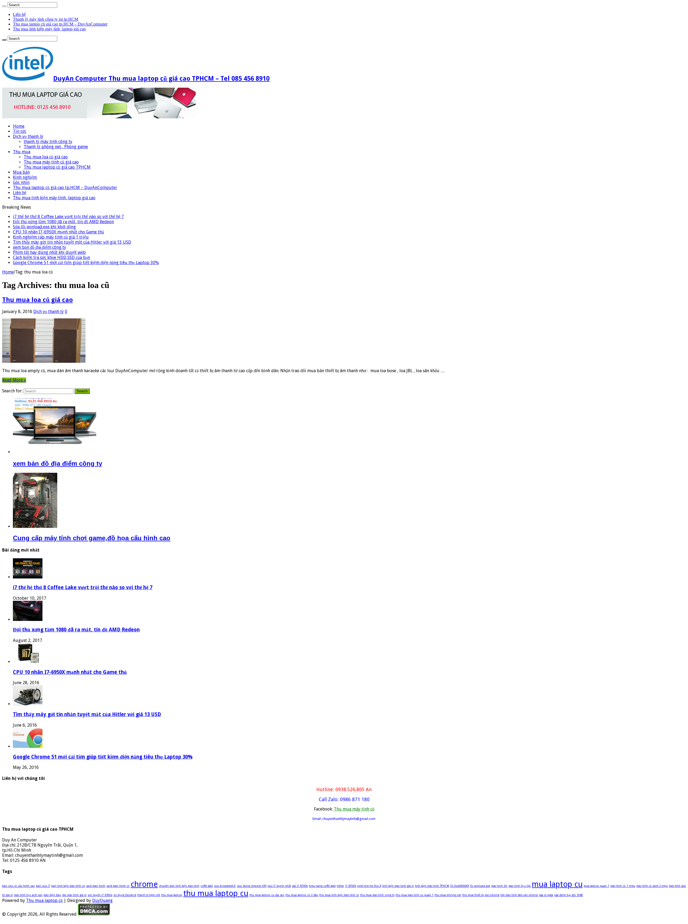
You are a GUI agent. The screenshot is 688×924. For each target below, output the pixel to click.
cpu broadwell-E (225, 886)
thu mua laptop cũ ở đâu (301, 895)
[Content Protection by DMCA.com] (94, 914)
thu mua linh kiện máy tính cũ (339, 895)
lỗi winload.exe (480, 886)
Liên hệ (19, 14)
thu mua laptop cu (215, 893)
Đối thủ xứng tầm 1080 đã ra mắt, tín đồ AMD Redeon (63, 221)
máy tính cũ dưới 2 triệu (652, 886)
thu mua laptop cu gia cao (266, 895)
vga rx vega (546, 895)
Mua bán (21, 172)
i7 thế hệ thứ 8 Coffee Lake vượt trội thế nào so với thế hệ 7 (68, 216)
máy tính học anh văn (28, 895)
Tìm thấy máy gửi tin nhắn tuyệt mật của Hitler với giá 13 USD (72, 242)
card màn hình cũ (118, 886)
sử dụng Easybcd (124, 895)
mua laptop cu (557, 884)
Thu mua (21, 151)
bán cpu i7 (43, 886)
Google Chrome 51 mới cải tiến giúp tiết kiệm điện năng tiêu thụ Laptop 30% (86, 262)
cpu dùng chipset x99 (251, 886)
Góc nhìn (21, 182)
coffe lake (206, 886)
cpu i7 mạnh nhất (279, 886)
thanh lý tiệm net (148, 895)
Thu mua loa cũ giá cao (46, 156)
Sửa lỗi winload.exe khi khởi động (44, 226)
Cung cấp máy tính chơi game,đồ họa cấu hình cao (91, 538)
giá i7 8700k (300, 886)
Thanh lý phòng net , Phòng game (56, 146)
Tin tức (19, 131)
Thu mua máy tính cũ (354, 809)
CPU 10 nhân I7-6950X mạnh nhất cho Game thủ (58, 231)
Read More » (14, 380)
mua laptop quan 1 (596, 886)
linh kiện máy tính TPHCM (432, 886)
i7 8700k (350, 886)
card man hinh (95, 886)
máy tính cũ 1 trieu (622, 886)
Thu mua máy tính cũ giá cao (51, 162)
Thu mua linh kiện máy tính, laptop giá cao (49, 29)
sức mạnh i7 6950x (100, 895)
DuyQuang (102, 900)
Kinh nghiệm (25, 177)
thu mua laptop (171, 895)
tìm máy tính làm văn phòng (519, 895)
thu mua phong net (448, 895)
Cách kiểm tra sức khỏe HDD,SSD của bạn (51, 257)
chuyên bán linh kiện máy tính (179, 886)
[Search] (4, 6)
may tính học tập (519, 886)
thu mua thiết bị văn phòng (480, 895)
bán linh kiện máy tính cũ (68, 886)
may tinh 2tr (499, 886)
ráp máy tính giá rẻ (74, 895)
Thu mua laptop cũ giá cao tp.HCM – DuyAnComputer (60, 24)
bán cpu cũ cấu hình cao (18, 886)
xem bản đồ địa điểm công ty (39, 247)
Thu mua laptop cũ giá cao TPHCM (57, 167)
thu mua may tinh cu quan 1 (414, 895)
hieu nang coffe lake (322, 886)
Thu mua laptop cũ (44, 900)
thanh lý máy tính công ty (48, 141)
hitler (340, 886)
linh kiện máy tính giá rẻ (398, 886)
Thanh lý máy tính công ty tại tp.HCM (45, 19)
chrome (144, 884)
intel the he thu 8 (369, 886)
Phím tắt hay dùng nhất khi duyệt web (49, 252)
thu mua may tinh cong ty (377, 895)
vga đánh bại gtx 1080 (568, 895)
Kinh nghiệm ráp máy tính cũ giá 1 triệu (51, 237)
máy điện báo (52, 895)
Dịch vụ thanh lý (28, 136)
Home (18, 126)
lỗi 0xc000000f (459, 886)
